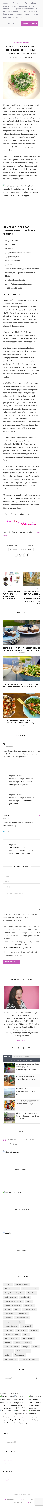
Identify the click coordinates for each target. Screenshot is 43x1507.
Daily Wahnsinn (10, 1297)
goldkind (8, 1318)
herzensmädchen (22, 1318)
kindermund (26, 1326)
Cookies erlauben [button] (30, 23)
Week (19, 1060)
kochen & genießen (21, 42)
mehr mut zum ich (11, 1338)
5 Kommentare (29, 58)
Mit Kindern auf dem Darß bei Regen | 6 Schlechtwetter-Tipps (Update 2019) (27, 1116)
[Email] (27, 555)
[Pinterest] (23, 555)
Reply (38, 744)
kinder (7, 1322)
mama (26, 1334)
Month (25, 1060)
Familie (7, 1309)
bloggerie (8, 1293)
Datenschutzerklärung (13, 947)
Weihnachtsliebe (10, 1359)
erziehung (29, 1305)
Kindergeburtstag (11, 1326)
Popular (7, 1057)
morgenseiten (28, 1338)
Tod (18, 1351)
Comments (17, 1057)
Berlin (34, 1289)
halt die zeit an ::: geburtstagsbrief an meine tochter (25, 1091)
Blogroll (6, 1480)
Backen (25, 1289)
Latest (26, 1057)
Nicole (6, 816)
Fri (4, 744)
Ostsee (27, 1342)
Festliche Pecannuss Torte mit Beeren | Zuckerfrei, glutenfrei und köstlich (21, 649)
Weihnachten (19, 1355)
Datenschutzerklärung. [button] (21, 17)
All (31, 1060)
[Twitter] (20, 555)
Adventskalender (22, 1285)
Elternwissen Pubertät (12, 1305)
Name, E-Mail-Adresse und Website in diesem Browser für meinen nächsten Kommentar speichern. (20, 917)
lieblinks (34, 1330)
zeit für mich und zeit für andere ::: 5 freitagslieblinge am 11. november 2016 (31, 597)
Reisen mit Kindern (11, 1347)
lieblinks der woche (12, 1334)
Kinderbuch (19, 1322)
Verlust (7, 1355)
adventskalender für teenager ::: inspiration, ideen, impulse (11, 595)
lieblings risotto (28, 546)
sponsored (8, 1351)
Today (12, 1060)
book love (19, 1293)
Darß (29, 1301)
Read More (21, 1041)
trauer (27, 1351)
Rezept (25, 1347)
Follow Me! (22, 1408)
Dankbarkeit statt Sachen (13, 1301)
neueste (18, 1342)
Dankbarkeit (25, 1297)
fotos (17, 1309)
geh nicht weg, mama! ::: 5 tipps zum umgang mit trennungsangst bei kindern (27, 1067)
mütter (7, 1342)
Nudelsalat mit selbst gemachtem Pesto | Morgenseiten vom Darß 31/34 (21, 685)
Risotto (13, 550)
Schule (35, 1347)
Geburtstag (9, 1313)
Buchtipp (31, 1293)
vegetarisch (26, 550)
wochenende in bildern (29, 1359)
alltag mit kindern (11, 1289)
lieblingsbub (21, 1330)
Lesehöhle (8, 1330)
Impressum (7, 1463)
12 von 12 (8, 1285)
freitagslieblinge (29, 1309)
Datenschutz (7, 1460)
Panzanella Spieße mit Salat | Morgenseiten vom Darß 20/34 (22, 721)
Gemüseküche (11, 546)
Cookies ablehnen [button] (12, 23)
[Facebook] (16, 555)
